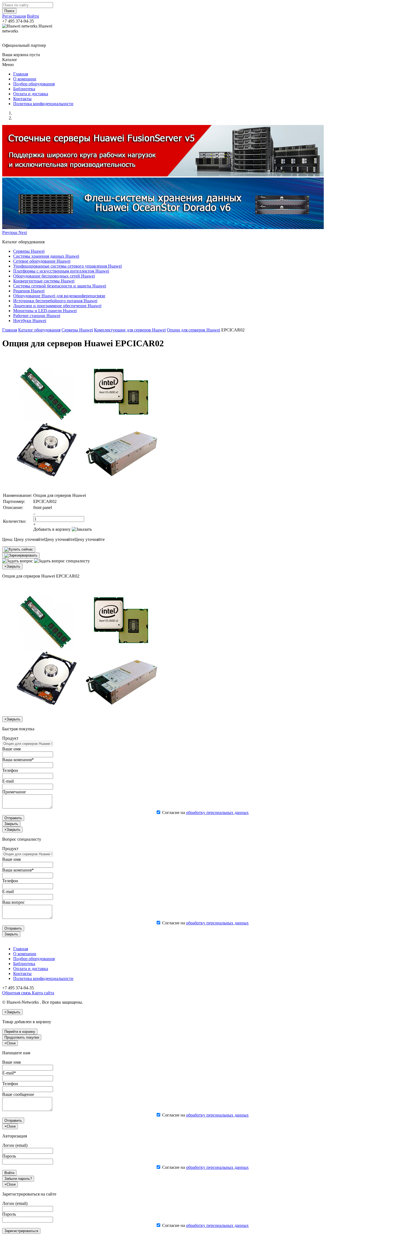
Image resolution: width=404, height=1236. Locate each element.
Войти (33, 16)
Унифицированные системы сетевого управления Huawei (67, 266)
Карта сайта (42, 992)
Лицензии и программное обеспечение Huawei (57, 305)
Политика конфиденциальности (43, 103)
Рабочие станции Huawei (36, 315)
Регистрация (14, 16)
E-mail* (9, 1073)
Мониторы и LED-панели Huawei (45, 310)
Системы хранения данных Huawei (46, 256)
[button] (10, 232)
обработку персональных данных (217, 812)
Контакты (22, 98)
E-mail (8, 781)
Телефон (10, 770)
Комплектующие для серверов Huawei (130, 330)
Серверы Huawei (29, 251)
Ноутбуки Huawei (29, 320)
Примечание (14, 791)
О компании (24, 79)
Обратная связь (16, 992)
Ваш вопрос (13, 902)
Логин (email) (14, 1145)
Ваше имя (11, 749)
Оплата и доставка (30, 93)
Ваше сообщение (18, 1094)
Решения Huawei (29, 290)
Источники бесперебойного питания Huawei (55, 300)
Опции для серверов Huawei (193, 330)
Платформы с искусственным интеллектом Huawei (61, 271)
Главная (20, 74)
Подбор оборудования (34, 83)
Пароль (9, 1156)
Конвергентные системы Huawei (43, 281)
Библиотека (24, 88)
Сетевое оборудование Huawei (41, 261)
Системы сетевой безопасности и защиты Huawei (59, 286)
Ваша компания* (18, 759)
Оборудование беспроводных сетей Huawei (54, 276)
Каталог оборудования (39, 330)
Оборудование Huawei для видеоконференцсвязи (59, 295)
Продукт (10, 738)
